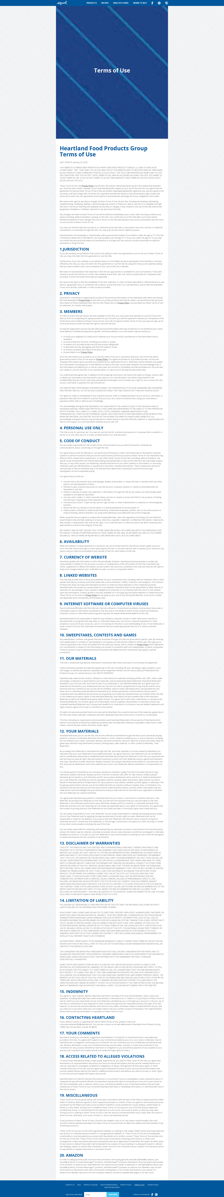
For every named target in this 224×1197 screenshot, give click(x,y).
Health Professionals (109, 1185)
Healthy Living (120, 3)
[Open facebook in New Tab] (152, 3)
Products (92, 3)
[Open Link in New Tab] (159, 3)
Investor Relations (112, 1187)
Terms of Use (139, 1185)
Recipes (104, 3)
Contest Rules (153, 1185)
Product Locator (91, 1185)
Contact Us (69, 1185)
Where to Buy (140, 3)
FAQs (79, 1185)
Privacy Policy (88, 186)
